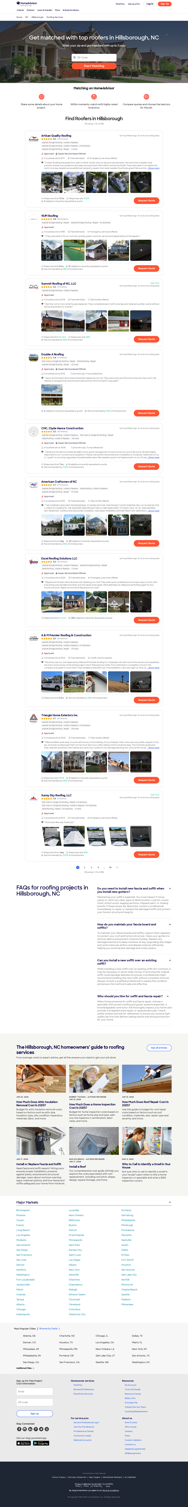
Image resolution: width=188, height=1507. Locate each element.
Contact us (130, 1444)
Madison (126, 1299)
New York (74, 1269)
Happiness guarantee (135, 1449)
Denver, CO (29, 1342)
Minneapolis (75, 1240)
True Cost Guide (132, 1389)
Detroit (73, 1230)
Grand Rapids (76, 1235)
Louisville (74, 1210)
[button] (51, 182)
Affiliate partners (133, 1453)
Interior (20, 10)
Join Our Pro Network (84, 1427)
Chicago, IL (102, 1335)
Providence (127, 1230)
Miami (19, 1289)
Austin (124, 1245)
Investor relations (133, 1440)
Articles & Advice (71, 10)
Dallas (124, 1250)
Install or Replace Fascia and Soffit (38, 1164)
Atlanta (20, 1304)
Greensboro (75, 1284)
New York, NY (139, 1349)
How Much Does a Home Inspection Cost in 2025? (92, 1106)
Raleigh (73, 1289)
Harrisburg (127, 1215)
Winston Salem (77, 1294)
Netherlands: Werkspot (112, 1477)
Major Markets (27, 1202)
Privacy (78, 1485)
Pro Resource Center (84, 1431)
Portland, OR (66, 1355)
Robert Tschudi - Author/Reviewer (87, 1097)
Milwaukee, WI (31, 1349)
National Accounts (82, 1440)
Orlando (21, 1294)
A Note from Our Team (135, 1407)
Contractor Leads (82, 1435)
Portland (126, 1210)
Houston (126, 1264)
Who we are (130, 1427)
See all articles (159, 1047)
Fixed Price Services (83, 1394)
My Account (130, 1385)
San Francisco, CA (69, 1362)
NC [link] (26, 17)
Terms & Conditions (110, 1490)
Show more (154, 168)
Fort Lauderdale (25, 1279)
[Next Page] (117, 867)
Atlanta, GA (29, 1335)
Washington (23, 1274)
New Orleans (76, 1215)
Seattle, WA (102, 1362)
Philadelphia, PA (32, 1355)
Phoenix (20, 1215)
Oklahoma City (77, 1314)
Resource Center (133, 1394)
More (57, 10)
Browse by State (48, 1328)
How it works (131, 1422)
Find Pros (78, 1385)
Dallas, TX (137, 1335)
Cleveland (74, 1304)
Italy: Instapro (94, 1477)
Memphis (126, 1235)
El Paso (125, 1254)
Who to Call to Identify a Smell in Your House (146, 1166)
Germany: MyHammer (77, 1477)
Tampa (20, 1299)
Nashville (126, 1240)
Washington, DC (141, 1362)
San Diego (22, 1250)
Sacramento (23, 1245)
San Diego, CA (31, 1362)
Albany (73, 1264)
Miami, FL (137, 1342)
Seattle (125, 1294)
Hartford (21, 1269)
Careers (129, 1431)
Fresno (20, 1225)
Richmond (127, 1284)
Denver (20, 1264)
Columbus (74, 1309)
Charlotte (74, 1279)
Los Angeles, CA (105, 1342)
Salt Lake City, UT (105, 1355)
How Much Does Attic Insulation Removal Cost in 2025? (37, 1103)
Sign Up (165, 3)
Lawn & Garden (44, 10)
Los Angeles (23, 1235)
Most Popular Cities (25, 1328)
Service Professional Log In (86, 1422)
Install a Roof (77, 1166)
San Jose (21, 1259)
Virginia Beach (129, 1289)
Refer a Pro (130, 1398)
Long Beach (23, 1230)
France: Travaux (59, 1477)
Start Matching (94, 66)
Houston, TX (66, 1342)
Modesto (21, 1240)
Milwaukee (127, 1304)
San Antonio (128, 1269)
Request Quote (146, 200)
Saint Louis (75, 1254)
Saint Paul (74, 1245)
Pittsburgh (127, 1225)
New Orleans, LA (105, 1349)
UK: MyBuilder (130, 1477)
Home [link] (19, 17)
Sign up (35, 1413)
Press (127, 1435)
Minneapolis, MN (68, 1349)
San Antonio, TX (141, 1355)
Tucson (20, 1220)
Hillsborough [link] (37, 17)
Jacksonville (23, 1284)
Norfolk (125, 1279)
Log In (150, 3)
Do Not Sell (96, 1485)
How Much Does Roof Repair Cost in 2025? (145, 1103)
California (86, 1485)
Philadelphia (128, 1220)
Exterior (31, 10)
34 (110, 867)
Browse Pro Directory (84, 1389)
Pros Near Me (131, 1402)
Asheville (74, 1274)
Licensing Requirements (136, 1411)
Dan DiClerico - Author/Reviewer (87, 1159)
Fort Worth (127, 1259)
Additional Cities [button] (24, 1368)
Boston (73, 1225)
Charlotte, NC (67, 1335)
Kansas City (75, 1250)
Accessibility (108, 1485)
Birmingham (23, 1210)
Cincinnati (74, 1299)
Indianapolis (23, 1314)
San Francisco (24, 1254)
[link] (94, 142)
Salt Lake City (129, 1274)
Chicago (21, 1309)
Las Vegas (74, 1259)
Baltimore (74, 1220)
